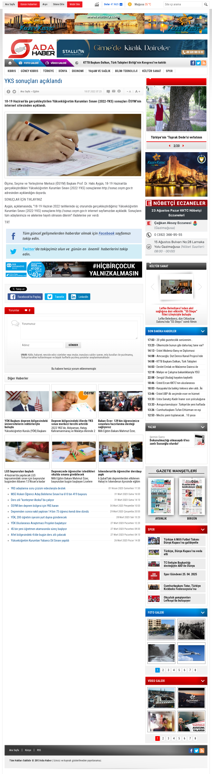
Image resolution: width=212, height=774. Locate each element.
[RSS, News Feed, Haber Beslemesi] (203, 62)
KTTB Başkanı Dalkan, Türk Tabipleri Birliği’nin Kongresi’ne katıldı (172, 364)
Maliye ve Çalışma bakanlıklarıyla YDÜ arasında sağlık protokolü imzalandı (174, 375)
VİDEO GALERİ (156, 681)
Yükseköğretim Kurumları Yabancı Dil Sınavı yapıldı (40, 540)
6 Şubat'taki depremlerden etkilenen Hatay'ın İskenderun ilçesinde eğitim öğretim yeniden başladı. (120, 476)
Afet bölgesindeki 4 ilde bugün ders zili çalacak (38, 534)
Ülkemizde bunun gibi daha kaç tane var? (176, 345)
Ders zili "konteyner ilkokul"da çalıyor (32, 500)
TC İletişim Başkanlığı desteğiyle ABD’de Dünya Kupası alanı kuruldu (179, 564)
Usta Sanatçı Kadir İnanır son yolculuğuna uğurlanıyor (176, 401)
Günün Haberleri (28, 4)
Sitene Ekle (58, 4)
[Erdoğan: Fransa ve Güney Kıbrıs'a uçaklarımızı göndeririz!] (191, 721)
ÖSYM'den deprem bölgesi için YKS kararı (35, 505)
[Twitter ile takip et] (198, 62)
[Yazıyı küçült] (128, 91)
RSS (39, 750)
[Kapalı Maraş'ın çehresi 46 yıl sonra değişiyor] (161, 629)
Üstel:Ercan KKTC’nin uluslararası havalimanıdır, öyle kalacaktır (171, 385)
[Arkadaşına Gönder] (114, 91)
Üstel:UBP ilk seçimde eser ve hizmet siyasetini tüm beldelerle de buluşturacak (174, 396)
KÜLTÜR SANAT (158, 266)
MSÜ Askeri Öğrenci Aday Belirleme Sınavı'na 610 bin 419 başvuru (49, 494)
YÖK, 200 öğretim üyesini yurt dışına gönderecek (39, 517)
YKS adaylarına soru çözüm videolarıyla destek (38, 488)
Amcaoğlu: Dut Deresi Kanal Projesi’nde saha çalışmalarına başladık (175, 358)
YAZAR (152, 427)
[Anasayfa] (10, 63)
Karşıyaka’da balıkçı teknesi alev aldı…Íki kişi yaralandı (175, 391)
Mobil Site (75, 4)
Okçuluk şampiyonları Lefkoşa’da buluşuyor (177, 599)
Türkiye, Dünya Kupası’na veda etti (183, 553)
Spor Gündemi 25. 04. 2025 (180, 574)
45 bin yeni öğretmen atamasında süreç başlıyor (39, 529)
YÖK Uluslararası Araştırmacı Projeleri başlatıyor (38, 523)
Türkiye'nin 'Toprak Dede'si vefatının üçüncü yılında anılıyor (176, 138)
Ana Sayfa (10, 4)
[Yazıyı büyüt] (137, 91)
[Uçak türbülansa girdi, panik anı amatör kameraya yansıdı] (161, 721)
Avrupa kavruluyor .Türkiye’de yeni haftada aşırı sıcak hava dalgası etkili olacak (176, 407)
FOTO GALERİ (156, 612)
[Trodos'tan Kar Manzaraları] (161, 653)
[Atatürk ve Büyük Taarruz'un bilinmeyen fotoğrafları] (191, 629)
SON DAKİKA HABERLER (162, 331)
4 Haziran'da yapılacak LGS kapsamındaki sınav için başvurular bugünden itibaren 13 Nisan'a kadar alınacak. (25, 476)
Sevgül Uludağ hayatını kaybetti (170, 377)
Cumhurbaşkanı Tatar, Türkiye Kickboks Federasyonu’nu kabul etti (182, 587)
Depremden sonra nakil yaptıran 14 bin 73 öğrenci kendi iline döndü (50, 511)
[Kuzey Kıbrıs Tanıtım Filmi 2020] (161, 698)
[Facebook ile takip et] (192, 62)
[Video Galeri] (56, 63)
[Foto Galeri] (29, 63)
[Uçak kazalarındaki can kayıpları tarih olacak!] (191, 653)
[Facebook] (8, 91)
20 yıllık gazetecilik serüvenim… (170, 340)
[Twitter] (14, 91)
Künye (28, 750)
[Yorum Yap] (108, 91)
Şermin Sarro (169, 440)
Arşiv (45, 4)
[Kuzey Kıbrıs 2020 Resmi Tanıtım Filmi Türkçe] (191, 698)
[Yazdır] (119, 91)
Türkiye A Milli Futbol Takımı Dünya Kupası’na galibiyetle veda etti (181, 541)
